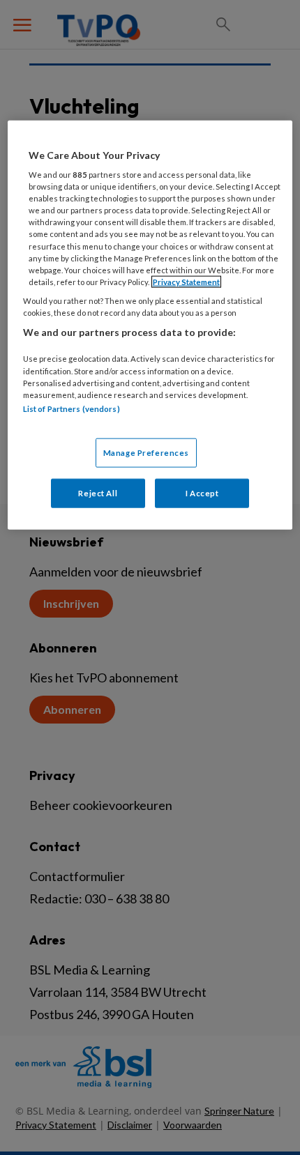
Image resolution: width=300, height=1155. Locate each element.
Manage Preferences (146, 452)
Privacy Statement (186, 281)
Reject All (97, 493)
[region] (150, 324)
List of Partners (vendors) (71, 408)
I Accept (202, 493)
